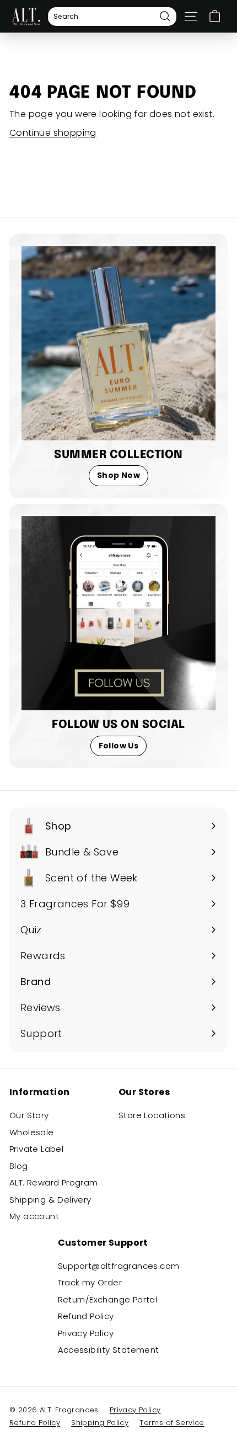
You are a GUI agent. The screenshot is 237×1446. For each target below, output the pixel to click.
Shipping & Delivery (50, 1199)
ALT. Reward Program (53, 1182)
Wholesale (31, 1132)
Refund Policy (86, 1316)
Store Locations (151, 1115)
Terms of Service (171, 1422)
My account (34, 1216)
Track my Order (90, 1282)
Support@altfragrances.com (119, 1266)
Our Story (29, 1115)
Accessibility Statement (108, 1349)
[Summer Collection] (118, 343)
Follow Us (119, 745)
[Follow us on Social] (118, 613)
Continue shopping (52, 132)
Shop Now (118, 475)
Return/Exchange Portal (108, 1299)
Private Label (36, 1149)
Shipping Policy (99, 1422)
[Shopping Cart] (215, 16)
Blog (18, 1166)
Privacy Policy (86, 1333)
